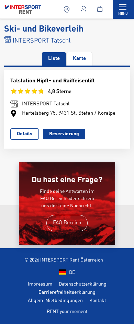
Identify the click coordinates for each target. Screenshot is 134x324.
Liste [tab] (54, 58)
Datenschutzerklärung (83, 284)
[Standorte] (67, 9)
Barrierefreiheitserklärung (67, 292)
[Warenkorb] (100, 9)
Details (24, 133)
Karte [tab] (79, 58)
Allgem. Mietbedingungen (55, 300)
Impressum (40, 284)
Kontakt (97, 300)
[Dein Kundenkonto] (84, 9)
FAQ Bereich (67, 222)
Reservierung (64, 133)
